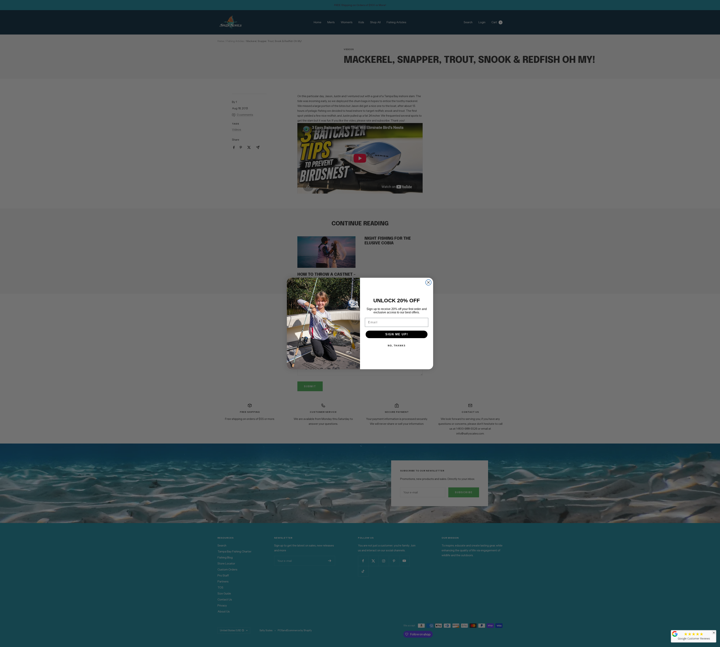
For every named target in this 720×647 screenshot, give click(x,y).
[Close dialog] (428, 282)
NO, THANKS (397, 345)
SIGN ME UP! (396, 334)
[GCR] (674, 633)
